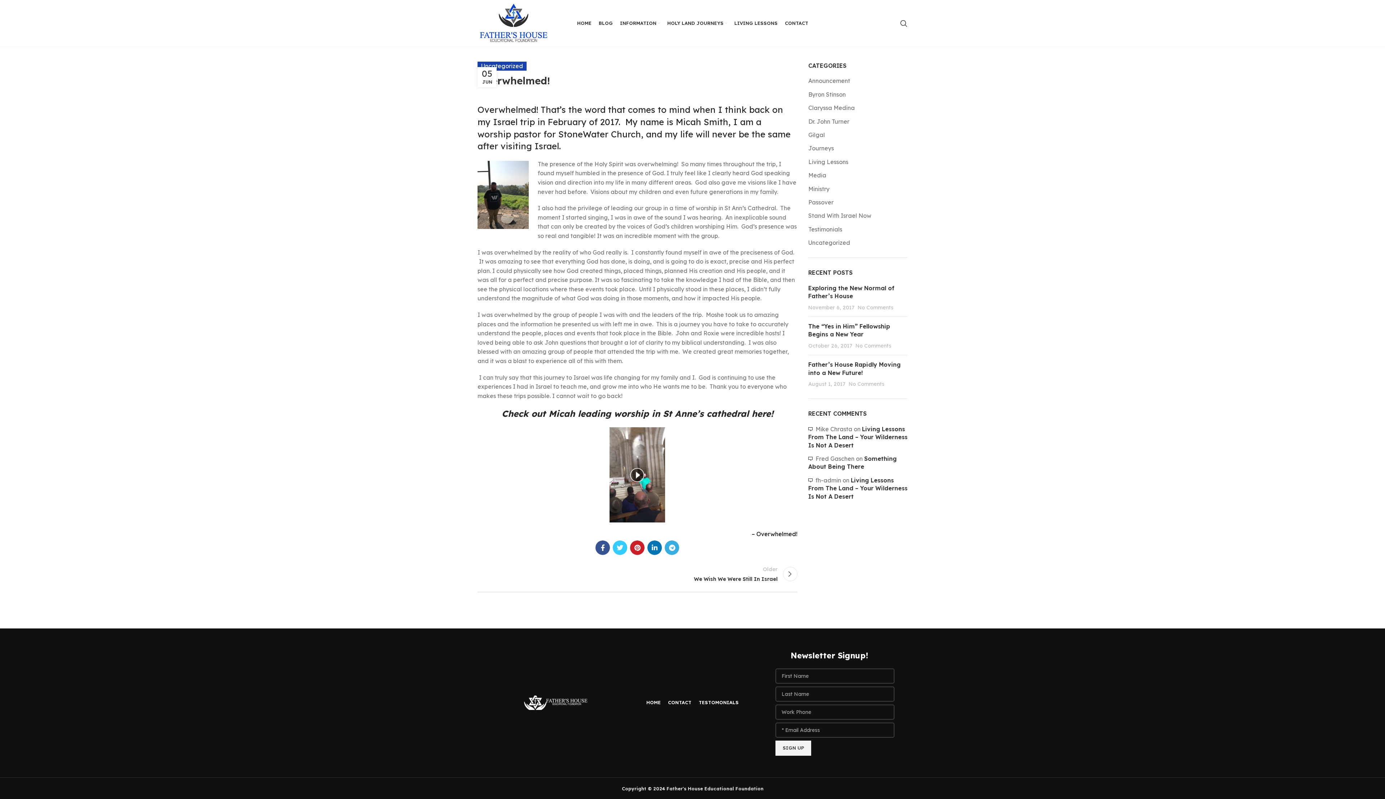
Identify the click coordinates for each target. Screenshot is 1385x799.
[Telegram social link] (672, 547)
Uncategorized (829, 242)
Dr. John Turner (828, 121)
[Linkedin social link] (654, 547)
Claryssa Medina (831, 107)
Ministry (819, 189)
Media (817, 175)
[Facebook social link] (602, 547)
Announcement (829, 80)
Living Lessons (828, 161)
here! (762, 413)
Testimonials (825, 229)
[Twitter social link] (620, 547)
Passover (821, 202)
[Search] (904, 23)
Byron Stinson (827, 94)
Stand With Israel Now (839, 215)
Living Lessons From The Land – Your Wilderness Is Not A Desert (857, 437)
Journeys (821, 148)
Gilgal (816, 134)
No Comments (875, 307)
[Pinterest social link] (637, 547)
